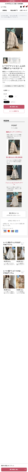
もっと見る (22, 243)
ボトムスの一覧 (13, 15)
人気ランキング (23, 10)
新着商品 (5, 10)
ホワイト (13, 102)
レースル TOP (4, 15)
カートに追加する (14, 111)
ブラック (6, 102)
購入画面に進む (14, 106)
